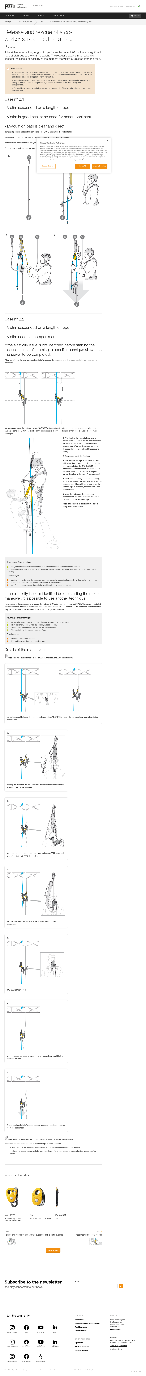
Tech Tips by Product (25, 22)
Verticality (9, 16)
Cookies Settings (47, 166)
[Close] (107, 140)
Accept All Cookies (100, 166)
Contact (107, 14)
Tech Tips (40, 16)
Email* (77, 1282)
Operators (38, 6)
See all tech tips (53, 1250)
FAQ (106, 11)
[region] (74, 155)
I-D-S (41, 22)
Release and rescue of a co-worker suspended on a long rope (71, 22)
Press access (115, 1330)
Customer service (116, 6)
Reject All (83, 166)
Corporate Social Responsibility (87, 1323)
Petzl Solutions (81, 1331)
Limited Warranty (81, 1350)
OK (121, 1286)
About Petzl (79, 1320)
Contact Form (115, 1327)
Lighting (25, 16)
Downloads (130, 6)
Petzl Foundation (81, 1327)
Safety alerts (58, 16)
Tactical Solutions (82, 1346)
